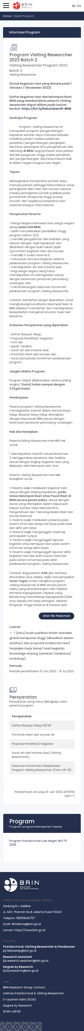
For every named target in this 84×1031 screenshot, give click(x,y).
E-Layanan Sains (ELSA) (19, 999)
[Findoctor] (21, 886)
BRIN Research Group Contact (24, 987)
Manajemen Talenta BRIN (30, 5)
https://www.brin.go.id (29, 930)
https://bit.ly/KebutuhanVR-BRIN (46, 109)
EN (79, 6)
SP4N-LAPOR (12, 1011)
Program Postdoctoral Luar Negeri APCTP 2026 (38, 843)
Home (7, 16)
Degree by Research (17, 1006)
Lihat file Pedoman (56, 616)
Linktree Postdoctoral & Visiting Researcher (33, 993)
